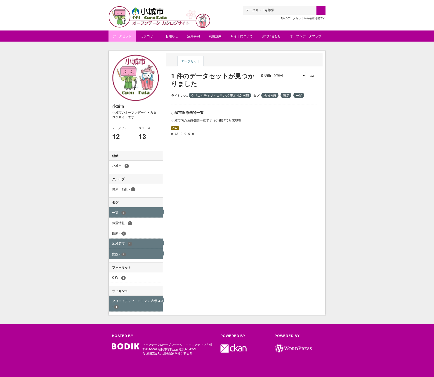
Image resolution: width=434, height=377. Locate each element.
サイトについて (242, 36)
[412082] (159, 11)
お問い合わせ (271, 36)
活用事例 (193, 36)
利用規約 (215, 36)
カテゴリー (148, 36)
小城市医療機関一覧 (187, 112)
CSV (174, 128)
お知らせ (171, 36)
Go (312, 76)
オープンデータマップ (305, 36)
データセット (122, 36)
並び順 (265, 75)
